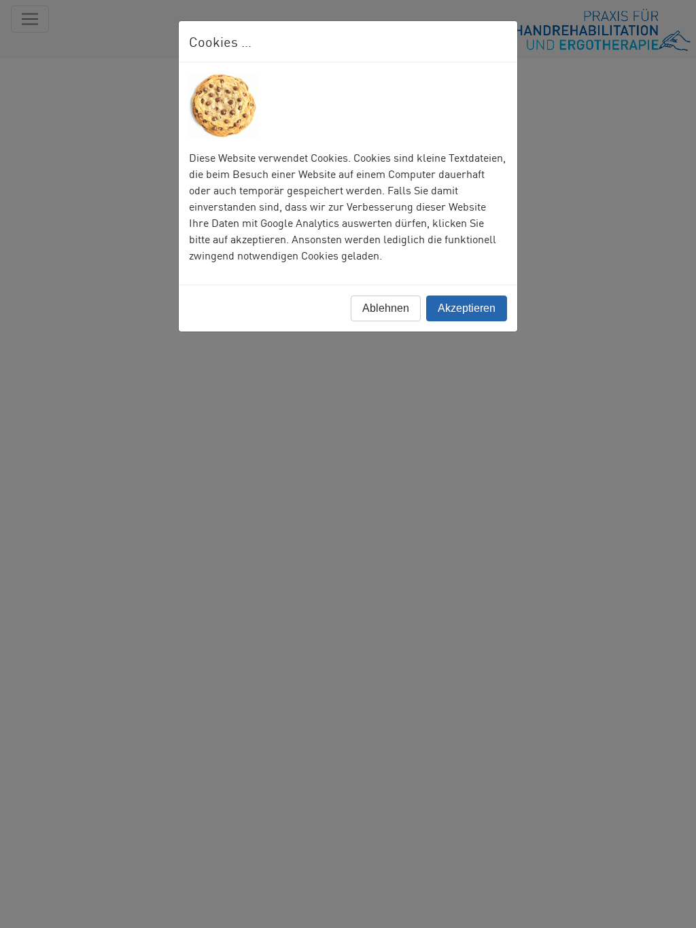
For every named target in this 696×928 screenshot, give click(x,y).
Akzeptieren (466, 308)
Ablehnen (385, 308)
